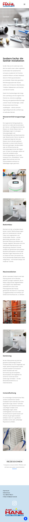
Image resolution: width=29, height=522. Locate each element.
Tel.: (8, 495)
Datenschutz (6, 493)
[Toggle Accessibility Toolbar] (26, 519)
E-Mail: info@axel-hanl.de (10, 497)
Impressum (6, 490)
